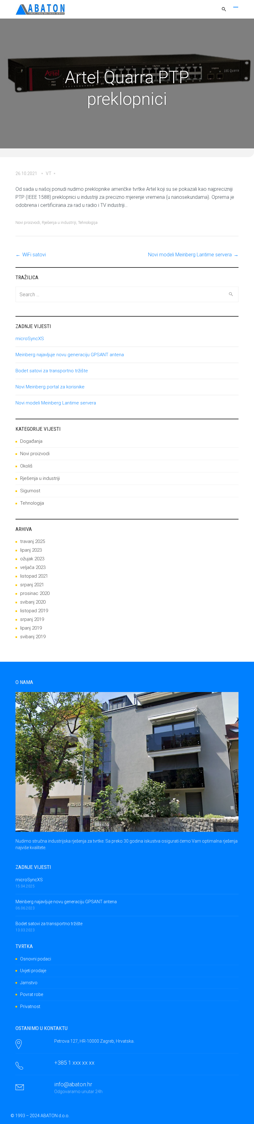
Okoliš (26, 466)
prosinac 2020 (35, 593)
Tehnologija (88, 222)
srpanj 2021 (32, 585)
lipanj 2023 (31, 550)
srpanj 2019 (32, 619)
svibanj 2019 (33, 636)
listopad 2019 (34, 610)
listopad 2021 (34, 576)
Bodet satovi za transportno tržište (51, 371)
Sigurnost (30, 491)
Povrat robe (31, 994)
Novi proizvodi (27, 222)
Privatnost (30, 1006)
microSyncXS (29, 338)
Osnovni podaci (35, 958)
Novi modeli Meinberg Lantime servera (190, 255)
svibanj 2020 (33, 602)
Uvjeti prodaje (33, 970)
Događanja (31, 441)
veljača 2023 (33, 567)
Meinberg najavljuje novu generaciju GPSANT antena (69, 354)
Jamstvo (28, 982)
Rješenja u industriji (59, 222)
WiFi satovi (34, 255)
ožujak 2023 (32, 559)
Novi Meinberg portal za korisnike (50, 387)
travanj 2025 (32, 541)
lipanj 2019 (31, 628)
